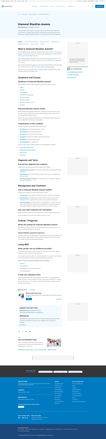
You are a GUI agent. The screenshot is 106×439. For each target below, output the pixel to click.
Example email (59, 299)
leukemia (52, 66)
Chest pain (22, 263)
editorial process (40, 312)
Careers (73, 397)
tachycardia (30, 94)
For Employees (75, 399)
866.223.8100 (30, 372)
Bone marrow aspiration (25, 178)
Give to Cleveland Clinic (59, 391)
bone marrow (32, 53)
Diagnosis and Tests (55, 41)
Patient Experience (75, 391)
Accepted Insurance (58, 385)
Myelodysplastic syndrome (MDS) (27, 150)
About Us (74, 385)
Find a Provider (34, 6)
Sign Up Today (21, 406)
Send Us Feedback (21, 429)
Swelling (22, 102)
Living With (42, 44)
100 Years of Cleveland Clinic (77, 383)
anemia (34, 65)
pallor (28, 99)
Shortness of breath (24, 97)
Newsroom (46, 417)
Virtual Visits (57, 403)
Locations (74, 387)
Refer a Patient (57, 397)
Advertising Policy (35, 429)
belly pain (25, 266)
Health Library (24, 14)
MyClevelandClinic (34, 419)
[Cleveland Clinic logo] (22, 290)
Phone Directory (58, 399)
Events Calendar (58, 387)
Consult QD (33, 417)
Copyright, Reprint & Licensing (50, 429)
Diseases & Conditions (33, 14)
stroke (36, 268)
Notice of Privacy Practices (73, 429)
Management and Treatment (23, 44)
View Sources (23, 324)
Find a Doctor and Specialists (73, 74)
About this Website (28, 429)
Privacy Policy (66, 429)
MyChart (40, 419)
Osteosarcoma (23, 152)
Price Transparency (58, 395)
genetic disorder (26, 58)
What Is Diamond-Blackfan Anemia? (31, 41)
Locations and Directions (44, 6)
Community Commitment (76, 395)
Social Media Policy (42, 429)
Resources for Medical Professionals (79, 401)
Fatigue (21, 87)
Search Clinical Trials (75, 371)
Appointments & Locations (45, 371)
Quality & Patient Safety (76, 389)
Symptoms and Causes (44, 41)
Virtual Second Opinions (59, 401)
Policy (77, 62)
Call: (21, 435)
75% (24, 237)
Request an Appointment (60, 371)
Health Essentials (39, 417)
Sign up (29, 299)
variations (50, 58)
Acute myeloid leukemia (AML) (27, 147)
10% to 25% (25, 118)
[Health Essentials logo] (32, 290)
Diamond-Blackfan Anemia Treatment (74, 72)
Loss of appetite (23, 92)
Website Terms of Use (59, 429)
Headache (22, 89)
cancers (43, 66)
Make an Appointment (71, 77)
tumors (24, 155)
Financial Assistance (58, 389)
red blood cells (48, 53)
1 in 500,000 (30, 69)
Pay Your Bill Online (58, 393)
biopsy (35, 178)
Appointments (100, 6)
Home (19, 14)
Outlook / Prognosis (34, 44)
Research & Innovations (76, 393)
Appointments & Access (59, 383)
